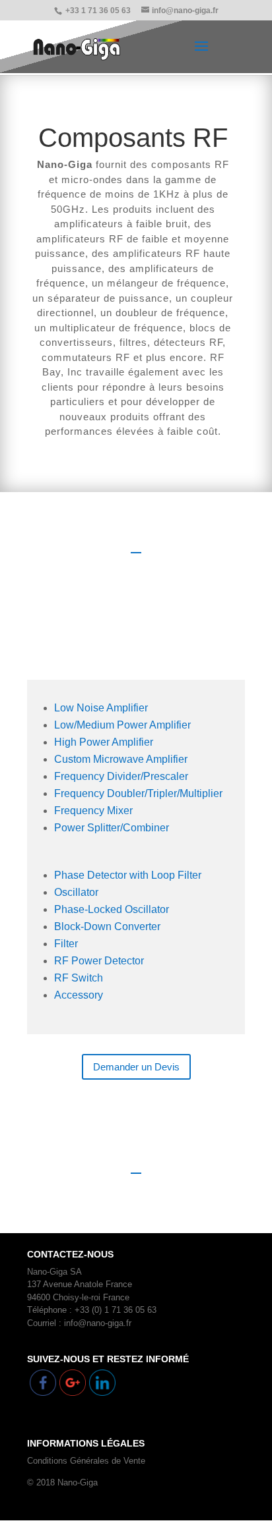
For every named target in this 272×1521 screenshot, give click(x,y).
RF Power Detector (99, 960)
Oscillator (76, 892)
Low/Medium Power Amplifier (122, 725)
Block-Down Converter (107, 926)
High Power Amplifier (103, 742)
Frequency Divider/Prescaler (121, 776)
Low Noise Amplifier (101, 707)
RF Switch (78, 977)
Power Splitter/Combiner (111, 827)
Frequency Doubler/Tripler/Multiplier (138, 793)
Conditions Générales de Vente (86, 1461)
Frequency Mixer (93, 810)
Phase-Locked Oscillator (111, 909)
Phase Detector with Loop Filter (127, 875)
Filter (66, 943)
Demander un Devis (136, 1066)
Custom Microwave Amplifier (120, 759)
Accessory (78, 995)
